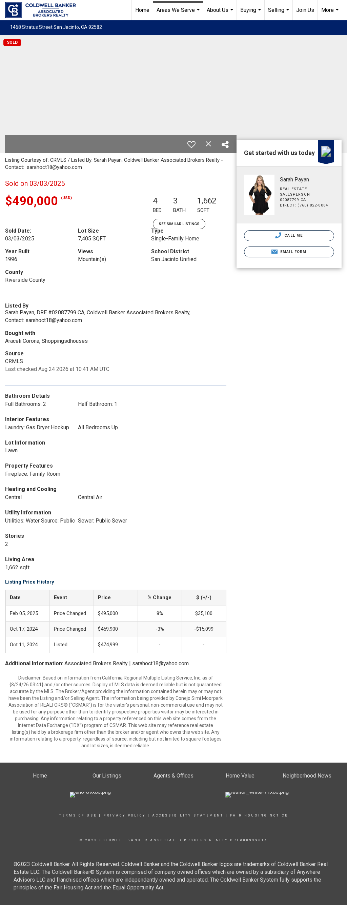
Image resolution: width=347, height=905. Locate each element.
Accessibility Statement (188, 815)
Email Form (292, 252)
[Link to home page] (44, 10)
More (330, 13)
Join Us (305, 10)
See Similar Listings (179, 224)
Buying (251, 13)
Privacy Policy (124, 815)
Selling (279, 13)
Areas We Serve (179, 13)
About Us (221, 13)
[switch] (191, 144)
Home (142, 10)
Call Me (293, 235)
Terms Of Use (78, 815)
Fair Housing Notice (259, 815)
